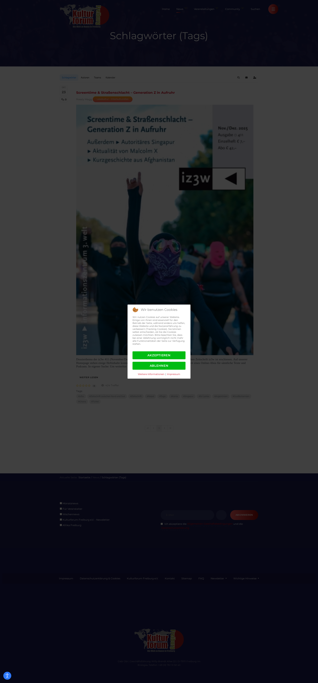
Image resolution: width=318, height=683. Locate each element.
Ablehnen (159, 366)
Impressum (173, 374)
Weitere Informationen (151, 374)
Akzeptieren (158, 355)
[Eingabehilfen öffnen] (7, 676)
